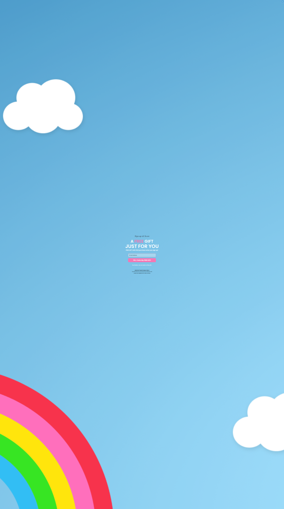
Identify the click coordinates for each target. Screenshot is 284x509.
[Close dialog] (282, 1)
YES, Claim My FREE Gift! (142, 260)
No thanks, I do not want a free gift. (142, 265)
